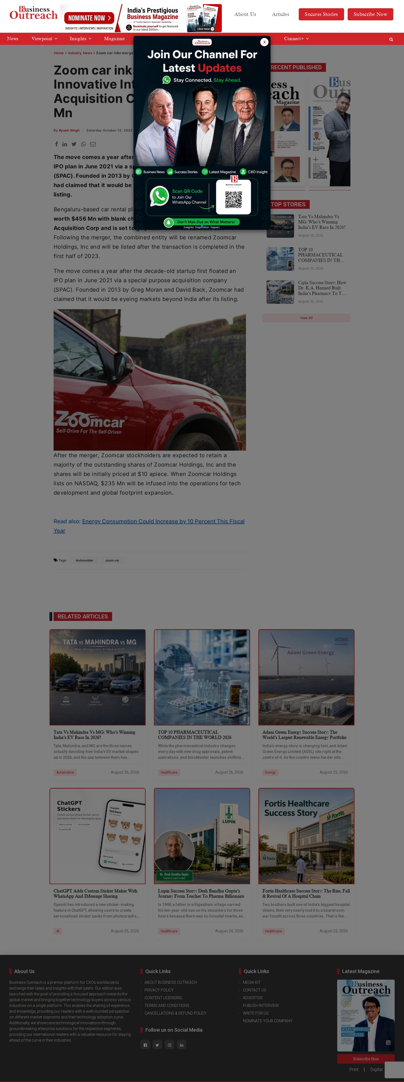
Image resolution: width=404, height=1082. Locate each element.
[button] (202, 226)
